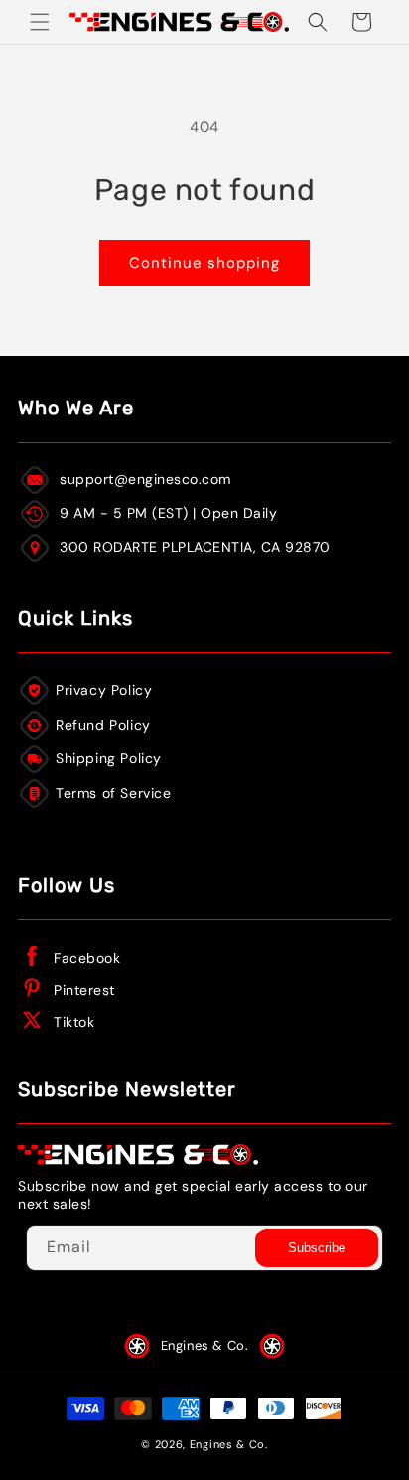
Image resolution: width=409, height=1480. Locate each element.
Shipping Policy (109, 758)
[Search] (318, 22)
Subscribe (316, 1247)
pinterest (84, 990)
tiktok (74, 1022)
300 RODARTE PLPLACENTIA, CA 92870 (195, 547)
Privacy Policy (104, 690)
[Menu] (40, 22)
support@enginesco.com (145, 479)
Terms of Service (114, 793)
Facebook (87, 958)
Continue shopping (204, 263)
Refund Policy (103, 725)
